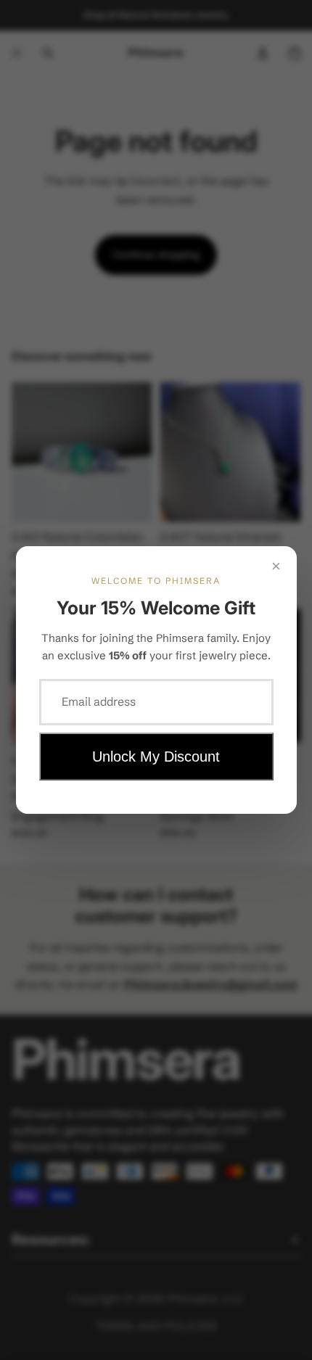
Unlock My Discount (156, 757)
